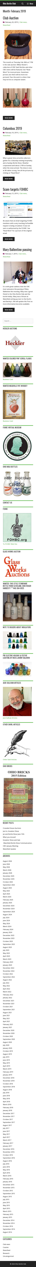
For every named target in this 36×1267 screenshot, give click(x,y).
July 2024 (6, 918)
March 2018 (7, 1104)
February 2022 (8, 995)
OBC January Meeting (10, 846)
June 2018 (6, 1096)
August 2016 (7, 1161)
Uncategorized (8, 1256)
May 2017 (6, 1134)
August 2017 (7, 1125)
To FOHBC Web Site (10, 544)
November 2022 (8, 971)
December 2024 (8, 906)
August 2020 (7, 1042)
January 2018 (7, 1110)
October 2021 (8, 1007)
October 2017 (8, 1119)
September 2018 (9, 1087)
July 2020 (6, 1045)
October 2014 (8, 1226)
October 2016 (8, 1155)
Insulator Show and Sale (11, 840)
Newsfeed (6, 25)
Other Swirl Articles (10, 760)
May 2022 (6, 986)
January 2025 (7, 903)
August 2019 (7, 1054)
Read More (9, 118)
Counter (6, 1247)
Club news (23, 22)
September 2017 (9, 1122)
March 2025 (7, 897)
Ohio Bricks (7, 766)
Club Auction (11, 17)
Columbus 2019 (12, 128)
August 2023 (7, 947)
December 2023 (8, 935)
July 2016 (6, 1164)
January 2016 (7, 1182)
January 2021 (7, 1027)
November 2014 (8, 1223)
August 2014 (7, 1232)
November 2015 (8, 1188)
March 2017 (7, 1140)
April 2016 (6, 1173)
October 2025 (8, 882)
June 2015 (6, 1202)
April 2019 (6, 1066)
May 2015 (6, 1205)
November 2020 (8, 1033)
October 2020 (8, 1036)
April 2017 (6, 1137)
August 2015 (7, 1197)
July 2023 (6, 950)
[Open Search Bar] (22, 3)
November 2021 (8, 1004)
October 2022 (8, 974)
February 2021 (8, 1024)
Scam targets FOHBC (15, 189)
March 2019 (7, 1069)
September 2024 (9, 912)
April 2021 (6, 1021)
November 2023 (8, 938)
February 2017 (8, 1143)
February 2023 (8, 962)
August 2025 (7, 888)
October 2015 (8, 1191)
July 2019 (6, 1057)
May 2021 (6, 1018)
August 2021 (7, 1013)
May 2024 (6, 923)
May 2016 (6, 1170)
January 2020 (7, 1048)
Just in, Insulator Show (11, 831)
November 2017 (8, 1116)
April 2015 (6, 1208)
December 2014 (8, 1220)
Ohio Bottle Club (9, 3)
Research (6, 1253)
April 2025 (6, 894)
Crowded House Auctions (12, 828)
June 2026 (6, 864)
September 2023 (9, 944)
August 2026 (7, 861)
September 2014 (9, 1229)
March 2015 (7, 1211)
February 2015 (8, 1214)
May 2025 (6, 891)
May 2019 (6, 1063)
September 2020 (9, 1039)
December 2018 (8, 1078)
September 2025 (9, 885)
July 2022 (6, 983)
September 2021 (9, 1010)
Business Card (8, 379)
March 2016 (7, 1176)
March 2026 (7, 870)
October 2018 (8, 1084)
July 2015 (6, 1199)
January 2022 (7, 998)
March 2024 (7, 926)
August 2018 (7, 1090)
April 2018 (6, 1102)
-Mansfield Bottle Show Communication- (17, 843)
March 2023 (7, 959)
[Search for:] (18, 321)
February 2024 (8, 929)
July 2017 (6, 1128)
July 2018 (6, 1093)
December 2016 (8, 1149)
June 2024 (6, 920)
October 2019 (8, 1051)
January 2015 (7, 1217)
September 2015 (9, 1194)
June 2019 (6, 1060)
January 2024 (7, 932)
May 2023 (6, 953)
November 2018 (8, 1081)
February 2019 (8, 1072)
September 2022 (9, 977)
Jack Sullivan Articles (10, 718)
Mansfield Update (9, 849)
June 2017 (6, 1131)
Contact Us (7, 502)
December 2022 (8, 968)
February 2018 (8, 1107)
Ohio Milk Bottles (10, 466)
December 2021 (8, 1001)
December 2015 (8, 1185)
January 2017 (7, 1146)
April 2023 (6, 956)
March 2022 (7, 992)
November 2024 (8, 909)
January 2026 (7, 873)
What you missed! (9, 837)
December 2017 (8, 1113)
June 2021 (6, 1015)
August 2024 (7, 915)
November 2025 (8, 879)
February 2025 (8, 900)
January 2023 (7, 965)
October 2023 (8, 941)
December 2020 (8, 1030)
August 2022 (7, 980)
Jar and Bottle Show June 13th (13, 834)
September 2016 (9, 1158)
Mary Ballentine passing (17, 249)
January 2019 (7, 1075)
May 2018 (6, 1099)
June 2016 (6, 1167)
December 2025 (8, 876)
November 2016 (8, 1152)
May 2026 (6, 867)
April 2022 (6, 989)
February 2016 (8, 1179)
